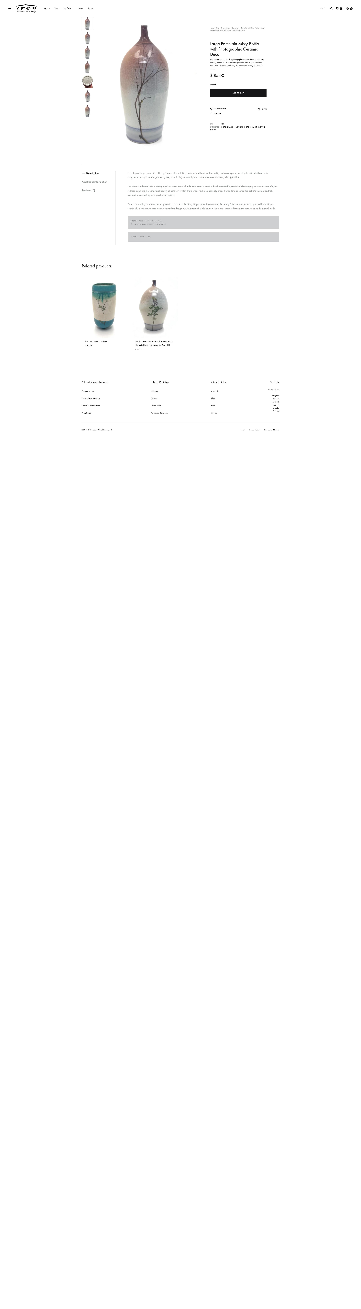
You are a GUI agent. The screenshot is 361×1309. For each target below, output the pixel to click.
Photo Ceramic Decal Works (250, 28)
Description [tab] (92, 173)
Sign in (322, 8)
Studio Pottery (225, 28)
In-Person (79, 8)
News (90, 8)
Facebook (275, 402)
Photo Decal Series (251, 127)
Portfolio (67, 8)
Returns (154, 398)
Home (47, 8)
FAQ (242, 430)
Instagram (275, 395)
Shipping (154, 391)
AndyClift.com (87, 413)
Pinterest (276, 411)
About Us (214, 391)
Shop (56, 8)
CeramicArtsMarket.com (91, 405)
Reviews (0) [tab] (88, 190)
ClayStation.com (88, 391)
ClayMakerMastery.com (91, 398)
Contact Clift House (271, 430)
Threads (276, 399)
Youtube (276, 408)
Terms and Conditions (159, 413)
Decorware (235, 28)
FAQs (213, 405)
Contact (214, 413)
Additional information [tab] (94, 181)
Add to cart (238, 93)
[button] (215, 113)
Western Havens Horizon (96, 341)
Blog (213, 398)
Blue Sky (276, 405)
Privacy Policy (156, 405)
